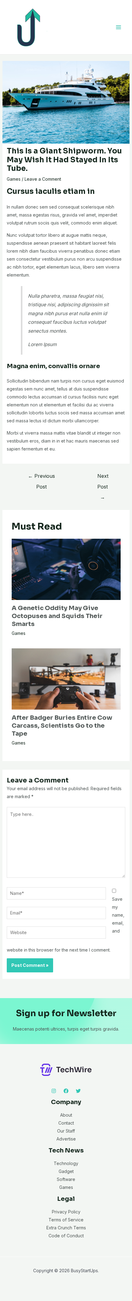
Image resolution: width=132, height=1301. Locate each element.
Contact (66, 1123)
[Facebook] (66, 1090)
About (66, 1115)
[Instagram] (53, 1090)
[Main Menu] (118, 27)
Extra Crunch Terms (66, 1227)
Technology (66, 1163)
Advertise (66, 1138)
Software (66, 1179)
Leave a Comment (43, 179)
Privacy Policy (66, 1211)
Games (14, 179)
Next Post (102, 477)
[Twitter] (78, 1090)
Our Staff (66, 1130)
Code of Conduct (66, 1235)
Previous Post (41, 477)
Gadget (66, 1171)
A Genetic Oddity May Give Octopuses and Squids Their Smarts (57, 616)
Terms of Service (66, 1219)
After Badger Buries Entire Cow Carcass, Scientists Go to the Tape (62, 725)
